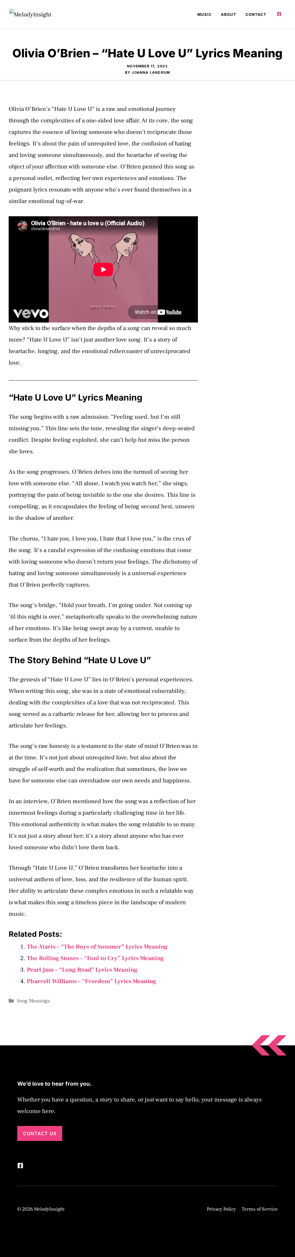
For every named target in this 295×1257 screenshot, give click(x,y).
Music (204, 14)
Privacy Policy (221, 1209)
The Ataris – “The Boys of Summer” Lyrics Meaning (97, 947)
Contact (255, 14)
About (228, 14)
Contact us (39, 1133)
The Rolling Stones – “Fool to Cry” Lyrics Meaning (95, 958)
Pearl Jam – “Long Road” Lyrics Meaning (82, 970)
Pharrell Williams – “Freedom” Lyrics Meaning (91, 981)
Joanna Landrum (151, 72)
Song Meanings (33, 1001)
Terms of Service (260, 1209)
